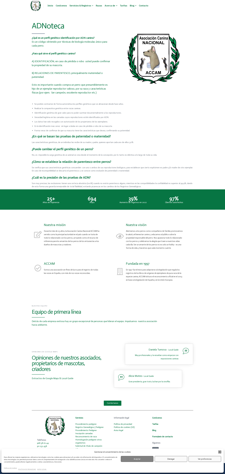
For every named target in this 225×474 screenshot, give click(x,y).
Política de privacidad (123, 424)
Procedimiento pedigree (85, 424)
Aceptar (137, 459)
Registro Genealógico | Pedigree (89, 427)
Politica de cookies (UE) (124, 427)
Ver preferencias (205, 459)
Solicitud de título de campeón (88, 446)
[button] (219, 452)
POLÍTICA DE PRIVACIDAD (27, 469)
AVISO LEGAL (41, 469)
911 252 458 (42, 446)
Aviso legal (118, 430)
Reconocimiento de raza (86, 436)
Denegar (171, 459)
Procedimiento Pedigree (86, 430)
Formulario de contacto (162, 436)
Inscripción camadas (84, 433)
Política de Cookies (10, 468)
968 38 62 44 (43, 443)
